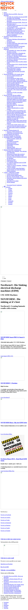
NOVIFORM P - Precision (9, 383)
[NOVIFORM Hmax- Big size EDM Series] (12, 419)
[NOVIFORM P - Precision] (12, 380)
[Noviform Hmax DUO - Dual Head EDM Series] (12, 456)
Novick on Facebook (6, 514)
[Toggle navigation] (15, 10)
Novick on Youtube (5, 530)
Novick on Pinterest (5, 525)
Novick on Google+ (5, 517)
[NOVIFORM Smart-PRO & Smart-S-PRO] (12, 334)
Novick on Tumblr (5, 528)
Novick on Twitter (5, 520)
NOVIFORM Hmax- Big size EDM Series (14, 422)
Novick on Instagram (6, 522)
